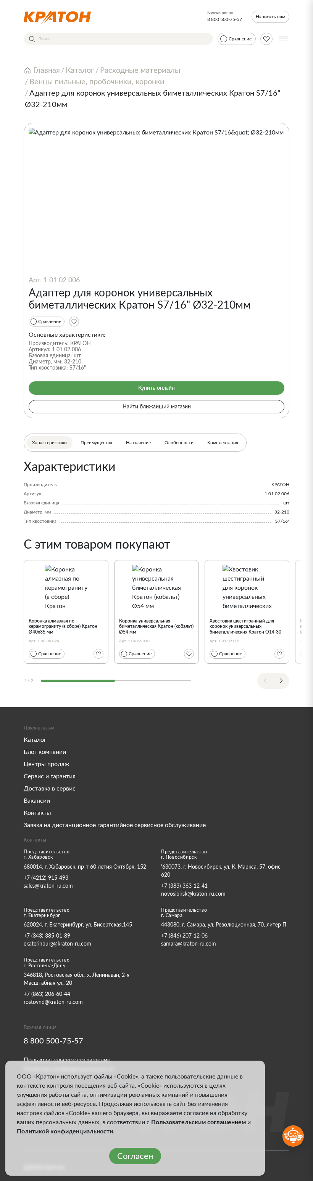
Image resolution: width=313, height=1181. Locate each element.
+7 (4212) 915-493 (46, 878)
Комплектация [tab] (222, 442)
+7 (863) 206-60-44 (47, 994)
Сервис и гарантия (50, 776)
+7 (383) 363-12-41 (184, 886)
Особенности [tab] (179, 442)
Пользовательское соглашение (67, 1060)
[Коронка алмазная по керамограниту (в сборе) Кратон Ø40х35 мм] (66, 587)
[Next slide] (281, 681)
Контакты (37, 813)
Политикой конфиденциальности (65, 1131)
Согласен (135, 1156)
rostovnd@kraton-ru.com (53, 1002)
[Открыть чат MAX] (293, 1136)
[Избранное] (74, 321)
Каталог (35, 740)
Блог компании (45, 752)
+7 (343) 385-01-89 (47, 936)
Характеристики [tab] (49, 442)
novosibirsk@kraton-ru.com (193, 894)
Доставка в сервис (50, 789)
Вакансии (37, 801)
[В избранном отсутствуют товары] (266, 39)
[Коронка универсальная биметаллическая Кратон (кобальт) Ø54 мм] (156, 587)
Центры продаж (46, 764)
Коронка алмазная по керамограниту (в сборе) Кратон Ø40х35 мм (63, 626)
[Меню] (283, 39)
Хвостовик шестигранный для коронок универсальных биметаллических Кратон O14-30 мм (245, 629)
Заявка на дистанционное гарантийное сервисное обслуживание (115, 825)
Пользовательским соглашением (198, 1122)
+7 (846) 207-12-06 (184, 936)
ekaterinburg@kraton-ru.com (57, 944)
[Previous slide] (265, 681)
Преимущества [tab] (96, 442)
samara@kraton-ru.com (188, 944)
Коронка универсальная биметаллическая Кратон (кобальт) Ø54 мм (156, 626)
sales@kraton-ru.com (48, 886)
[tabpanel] (156, 492)
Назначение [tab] (138, 442)
